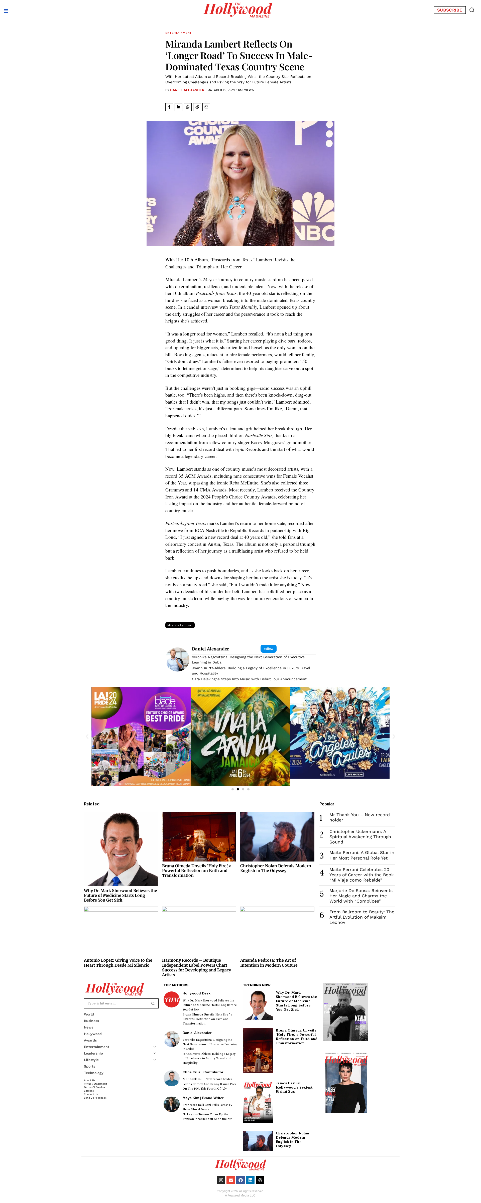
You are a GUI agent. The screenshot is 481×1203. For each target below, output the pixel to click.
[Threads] (260, 1180)
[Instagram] (221, 1180)
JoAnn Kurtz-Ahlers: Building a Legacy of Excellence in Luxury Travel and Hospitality (251, 670)
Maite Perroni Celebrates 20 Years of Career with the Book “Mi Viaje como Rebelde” (361, 875)
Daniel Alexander (187, 90)
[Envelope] (230, 1180)
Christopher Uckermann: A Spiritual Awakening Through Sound (360, 836)
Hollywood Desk (196, 993)
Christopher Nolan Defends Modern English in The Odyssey (275, 868)
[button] (472, 10)
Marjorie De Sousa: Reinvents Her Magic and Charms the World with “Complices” (361, 896)
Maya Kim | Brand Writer (203, 1098)
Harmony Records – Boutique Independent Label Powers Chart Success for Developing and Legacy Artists (196, 967)
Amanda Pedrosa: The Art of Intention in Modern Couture (269, 962)
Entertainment (178, 33)
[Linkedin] (250, 1180)
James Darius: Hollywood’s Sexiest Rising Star (294, 1087)
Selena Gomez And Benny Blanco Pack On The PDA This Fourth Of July (209, 1086)
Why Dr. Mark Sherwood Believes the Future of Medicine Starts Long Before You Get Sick (120, 895)
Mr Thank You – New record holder (207, 1079)
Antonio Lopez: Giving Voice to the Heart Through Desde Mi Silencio (118, 962)
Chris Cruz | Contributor (203, 1072)
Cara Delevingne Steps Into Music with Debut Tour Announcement (249, 679)
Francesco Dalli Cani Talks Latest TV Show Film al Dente (207, 1107)
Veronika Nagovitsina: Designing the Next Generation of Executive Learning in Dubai (248, 659)
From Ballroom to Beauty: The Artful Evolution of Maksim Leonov (361, 917)
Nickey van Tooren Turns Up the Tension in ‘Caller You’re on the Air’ (207, 1117)
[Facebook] (240, 1180)
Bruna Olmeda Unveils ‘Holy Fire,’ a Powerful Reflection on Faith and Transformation (196, 870)
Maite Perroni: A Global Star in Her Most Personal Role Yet (361, 855)
